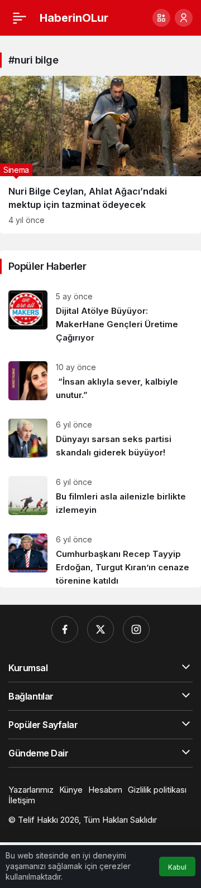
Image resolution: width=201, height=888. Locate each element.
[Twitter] (100, 629)
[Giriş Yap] (184, 18)
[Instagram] (136, 629)
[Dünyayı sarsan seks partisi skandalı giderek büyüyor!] (100, 439)
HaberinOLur (74, 18)
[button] (161, 18)
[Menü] (19, 18)
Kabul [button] (177, 867)
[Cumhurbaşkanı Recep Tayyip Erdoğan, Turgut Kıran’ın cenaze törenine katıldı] (100, 556)
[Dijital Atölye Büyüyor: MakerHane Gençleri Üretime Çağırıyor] (100, 317)
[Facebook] (64, 629)
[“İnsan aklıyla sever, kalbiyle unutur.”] (100, 381)
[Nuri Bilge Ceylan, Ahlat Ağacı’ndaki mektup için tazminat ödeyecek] (100, 155)
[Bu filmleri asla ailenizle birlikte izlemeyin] (100, 496)
